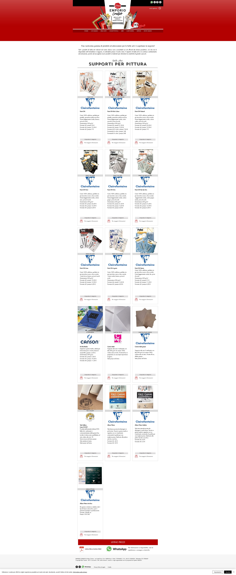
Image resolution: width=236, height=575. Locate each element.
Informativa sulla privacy (80, 572)
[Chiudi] (234, 572)
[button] (153, 8)
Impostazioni (217, 572)
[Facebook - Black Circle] (77, 567)
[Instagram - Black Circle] (80, 567)
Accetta (228, 572)
